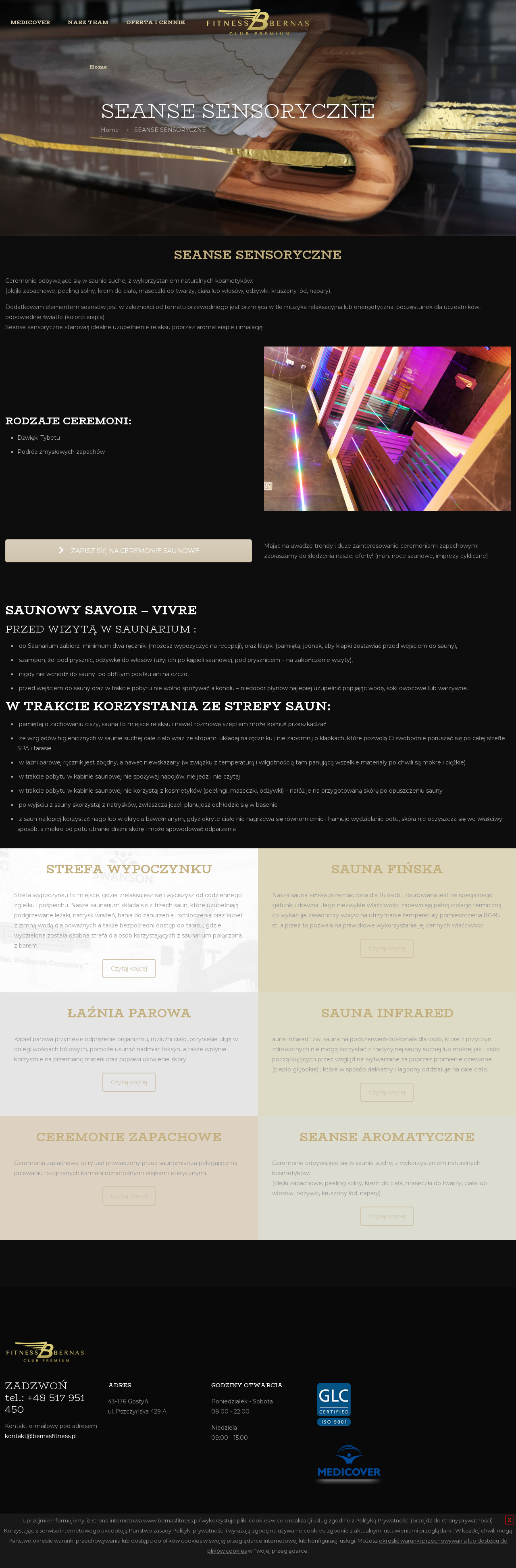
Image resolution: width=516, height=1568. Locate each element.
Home (110, 130)
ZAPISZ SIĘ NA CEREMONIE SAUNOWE (134, 551)
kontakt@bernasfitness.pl (41, 1436)
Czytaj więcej (129, 968)
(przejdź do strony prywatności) (452, 1520)
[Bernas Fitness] (258, 22)
